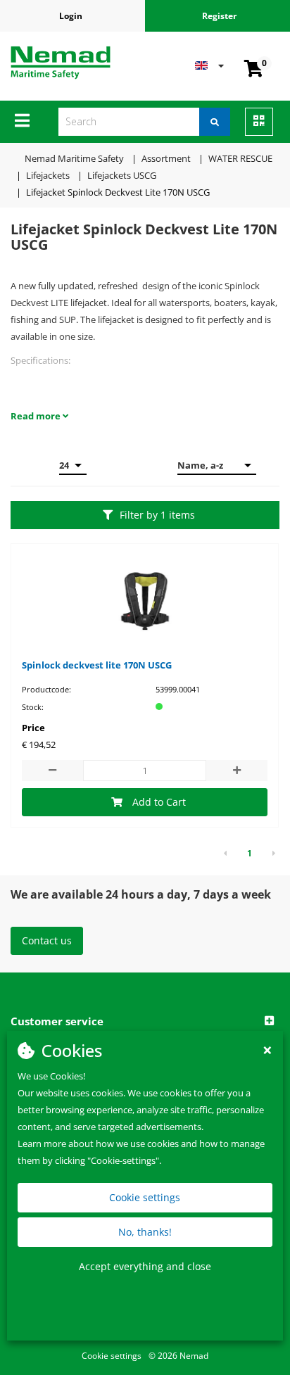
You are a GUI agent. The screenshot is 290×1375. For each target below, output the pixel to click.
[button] (145, 1021)
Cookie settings (144, 1197)
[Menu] (22, 120)
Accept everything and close (145, 1266)
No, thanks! (145, 1231)
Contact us (47, 940)
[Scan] (259, 122)
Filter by (157, 514)
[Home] (61, 63)
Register (219, 16)
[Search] (214, 122)
